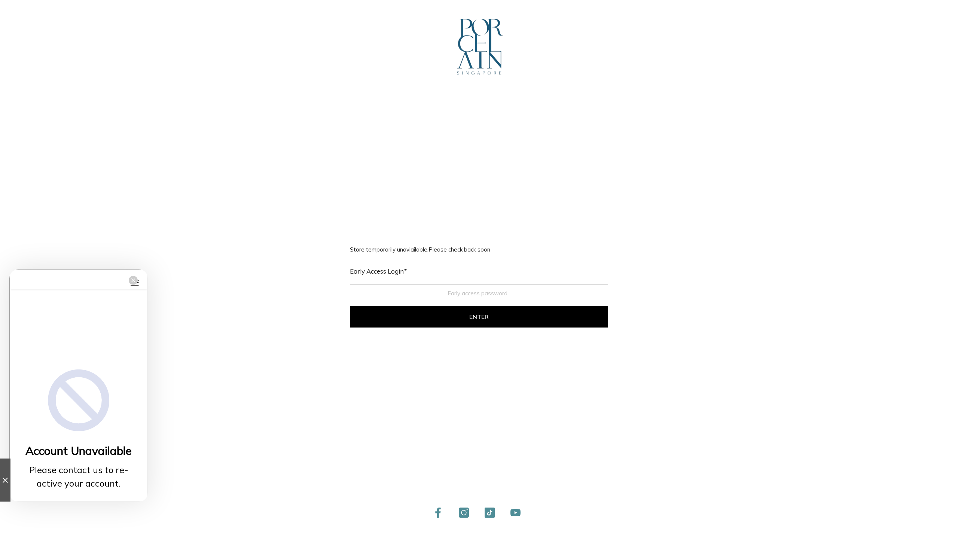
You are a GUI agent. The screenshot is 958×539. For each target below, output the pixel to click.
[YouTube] (515, 512)
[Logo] (479, 47)
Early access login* (378, 271)
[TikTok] (489, 512)
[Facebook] (438, 512)
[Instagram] (464, 512)
